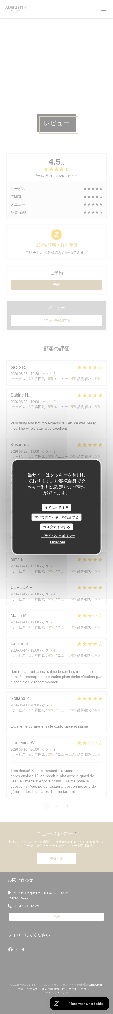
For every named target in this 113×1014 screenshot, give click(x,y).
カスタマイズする (56, 527)
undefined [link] (57, 542)
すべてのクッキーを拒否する (56, 517)
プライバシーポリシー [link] (58, 536)
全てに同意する (57, 507)
